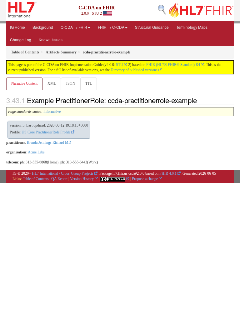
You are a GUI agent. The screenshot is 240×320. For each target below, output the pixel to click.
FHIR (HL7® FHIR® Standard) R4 (173, 64)
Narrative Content (24, 83)
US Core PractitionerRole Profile (46, 132)
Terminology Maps (192, 27)
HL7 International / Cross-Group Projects (62, 173)
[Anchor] (200, 100)
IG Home (17, 27)
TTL (88, 83)
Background (42, 27)
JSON (70, 83)
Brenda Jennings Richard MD (49, 142)
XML (52, 83)
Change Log (20, 39)
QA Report (59, 179)
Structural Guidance (152, 27)
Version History (82, 179)
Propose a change (145, 179)
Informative (52, 111)
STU (119, 64)
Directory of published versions (134, 70)
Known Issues (50, 39)
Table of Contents (36, 179)
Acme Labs (36, 152)
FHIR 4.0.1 (168, 173)
